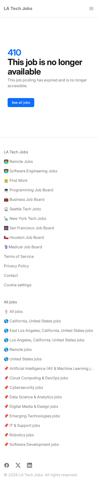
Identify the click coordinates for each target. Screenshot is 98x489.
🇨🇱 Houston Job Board (24, 237)
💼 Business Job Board (24, 199)
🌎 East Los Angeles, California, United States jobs (48, 330)
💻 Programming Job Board (28, 190)
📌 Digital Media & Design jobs (31, 406)
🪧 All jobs (13, 311)
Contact (11, 275)
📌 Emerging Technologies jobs (32, 416)
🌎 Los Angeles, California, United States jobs (44, 340)
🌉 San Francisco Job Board (29, 228)
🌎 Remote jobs (18, 349)
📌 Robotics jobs (19, 435)
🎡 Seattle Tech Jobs (22, 209)
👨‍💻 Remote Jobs (18, 161)
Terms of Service (19, 256)
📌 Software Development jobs (31, 444)
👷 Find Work (16, 180)
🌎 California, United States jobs (32, 321)
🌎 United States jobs (23, 359)
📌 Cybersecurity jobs (23, 387)
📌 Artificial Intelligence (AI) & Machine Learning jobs (49, 368)
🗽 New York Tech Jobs (25, 218)
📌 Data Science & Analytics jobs (33, 397)
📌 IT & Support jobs (22, 425)
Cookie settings (17, 284)
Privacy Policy (16, 265)
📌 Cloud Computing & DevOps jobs (36, 378)
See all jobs (21, 102)
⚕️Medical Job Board (23, 246)
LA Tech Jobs (18, 8)
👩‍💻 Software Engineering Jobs (30, 171)
